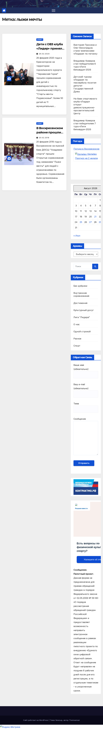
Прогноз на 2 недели (86, 158)
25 (81, 222)
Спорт (39, 39)
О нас (76, 324)
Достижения (80, 303)
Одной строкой (82, 331)
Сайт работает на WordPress (36, 720)
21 (95, 216)
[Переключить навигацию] (53, 10)
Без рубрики (80, 286)
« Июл (76, 235)
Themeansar (74, 720)
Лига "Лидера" (81, 317)
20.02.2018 (44, 138)
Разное (77, 338)
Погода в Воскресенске (86, 148)
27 (90, 222)
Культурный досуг (83, 310)
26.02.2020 (44, 54)
